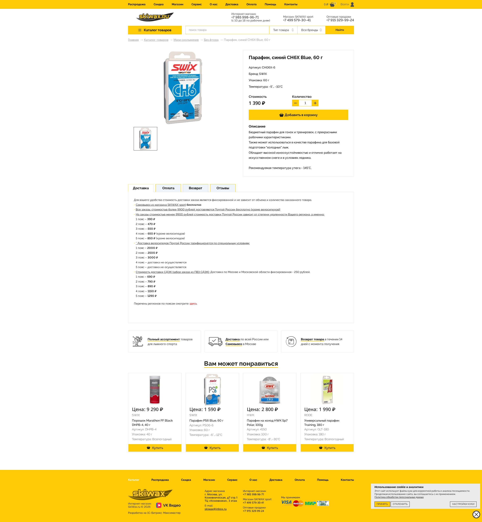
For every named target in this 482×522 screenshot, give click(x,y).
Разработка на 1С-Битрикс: (154, 512)
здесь (193, 303)
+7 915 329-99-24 (340, 20)
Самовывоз (234, 344)
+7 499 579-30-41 (297, 20)
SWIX (263, 74)
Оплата (251, 4)
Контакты (290, 4)
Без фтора (211, 40)
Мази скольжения (186, 40)
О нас (213, 4)
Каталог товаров (156, 40)
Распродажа (137, 4)
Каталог (133, 480)
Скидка (159, 4)
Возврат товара (312, 339)
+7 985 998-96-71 (245, 17)
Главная (133, 40)
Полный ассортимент (164, 339)
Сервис (196, 4)
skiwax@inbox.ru (216, 509)
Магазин (177, 4)
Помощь (270, 4)
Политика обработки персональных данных (399, 497)
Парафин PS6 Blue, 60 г (206, 420)
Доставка (231, 4)
